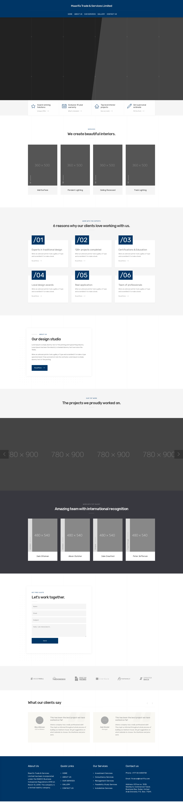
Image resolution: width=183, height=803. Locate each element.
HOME (70, 14)
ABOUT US (78, 14)
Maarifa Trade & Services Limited (91, 6)
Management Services (104, 781)
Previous (4, 454)
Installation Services (103, 788)
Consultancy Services (104, 777)
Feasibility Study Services (106, 784)
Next (178, 454)
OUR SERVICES (90, 14)
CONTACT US (112, 14)
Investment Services (104, 773)
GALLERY (101, 14)
